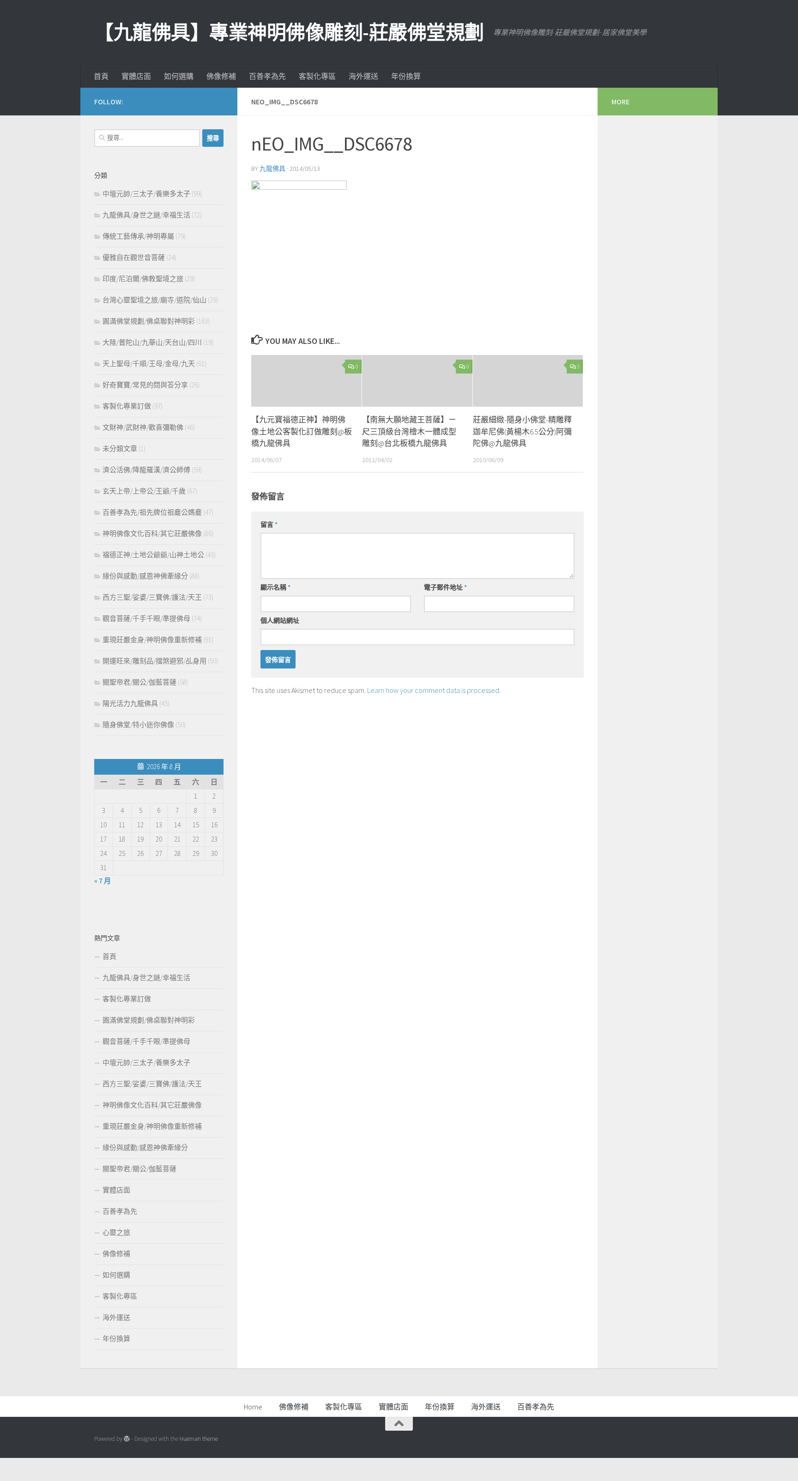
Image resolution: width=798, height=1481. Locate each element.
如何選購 (178, 76)
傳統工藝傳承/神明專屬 (138, 236)
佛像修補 (221, 76)
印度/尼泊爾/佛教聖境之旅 (143, 278)
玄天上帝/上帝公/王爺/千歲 (144, 491)
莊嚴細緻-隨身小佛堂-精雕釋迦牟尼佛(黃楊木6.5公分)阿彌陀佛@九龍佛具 (522, 431)
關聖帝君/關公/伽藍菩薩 (139, 682)
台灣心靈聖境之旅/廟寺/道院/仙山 (154, 299)
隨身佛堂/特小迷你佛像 (138, 724)
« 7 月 (102, 880)
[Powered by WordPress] (127, 1439)
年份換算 (406, 76)
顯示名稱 (275, 587)
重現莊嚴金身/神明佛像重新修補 (152, 639)
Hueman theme (199, 1439)
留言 (269, 524)
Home (253, 1406)
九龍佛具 (272, 168)
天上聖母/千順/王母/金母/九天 (149, 363)
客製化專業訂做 (127, 406)
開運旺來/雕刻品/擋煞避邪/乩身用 (154, 660)
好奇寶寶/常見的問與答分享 (145, 384)
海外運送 (363, 76)
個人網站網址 (279, 620)
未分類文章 (120, 448)
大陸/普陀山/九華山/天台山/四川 (152, 342)
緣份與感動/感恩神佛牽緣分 (145, 576)
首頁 (101, 76)
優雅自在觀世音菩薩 (134, 257)
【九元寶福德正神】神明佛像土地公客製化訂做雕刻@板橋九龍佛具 (301, 431)
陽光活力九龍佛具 (130, 703)
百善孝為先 (267, 76)
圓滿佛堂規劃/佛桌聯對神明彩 (149, 321)
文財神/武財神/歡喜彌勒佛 (143, 427)
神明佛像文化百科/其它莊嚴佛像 (152, 533)
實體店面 (136, 76)
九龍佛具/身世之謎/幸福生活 (146, 215)
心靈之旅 (116, 1232)
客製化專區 (317, 76)
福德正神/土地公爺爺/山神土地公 (153, 554)
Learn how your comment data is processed (433, 690)
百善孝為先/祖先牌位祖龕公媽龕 (152, 512)
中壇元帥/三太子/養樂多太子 (146, 193)
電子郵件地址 (445, 587)
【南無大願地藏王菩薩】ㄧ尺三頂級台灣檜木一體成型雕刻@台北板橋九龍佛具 (409, 431)
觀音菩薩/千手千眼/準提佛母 (146, 618)
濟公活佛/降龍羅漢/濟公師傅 (146, 469)
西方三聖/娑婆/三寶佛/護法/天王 (152, 597)
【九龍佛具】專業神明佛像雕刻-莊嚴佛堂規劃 (289, 32)
